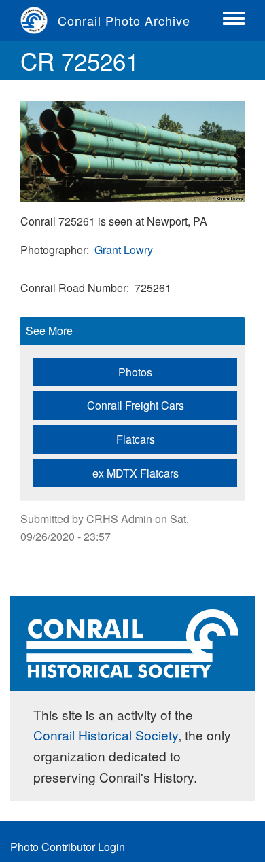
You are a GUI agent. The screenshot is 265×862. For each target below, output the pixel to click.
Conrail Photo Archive (124, 20)
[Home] (39, 20)
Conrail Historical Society (105, 734)
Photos (135, 372)
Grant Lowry (123, 249)
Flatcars (135, 439)
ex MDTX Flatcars (135, 473)
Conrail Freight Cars (135, 405)
